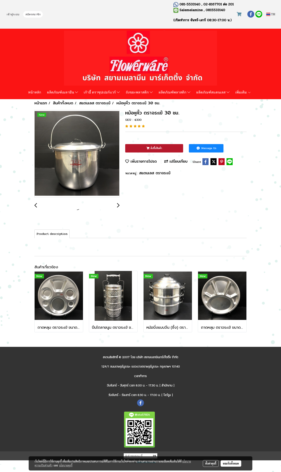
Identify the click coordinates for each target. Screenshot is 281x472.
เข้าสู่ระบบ (13, 14)
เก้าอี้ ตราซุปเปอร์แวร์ (100, 92)
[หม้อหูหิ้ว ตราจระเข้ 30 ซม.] (77, 154)
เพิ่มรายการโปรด (143, 161)
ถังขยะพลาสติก (138, 92)
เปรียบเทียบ (178, 161)
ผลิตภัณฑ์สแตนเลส (211, 92)
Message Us (208, 148)
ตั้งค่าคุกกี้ (210, 463)
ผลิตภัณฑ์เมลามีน (61, 92)
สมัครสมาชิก (33, 14)
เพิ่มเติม (241, 92)
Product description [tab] (52, 233)
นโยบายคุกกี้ (65, 465)
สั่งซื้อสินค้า (155, 148)
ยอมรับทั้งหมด (231, 463)
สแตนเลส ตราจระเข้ (155, 173)
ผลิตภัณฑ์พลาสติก (173, 92)
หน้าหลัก (34, 92)
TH (272, 14)
